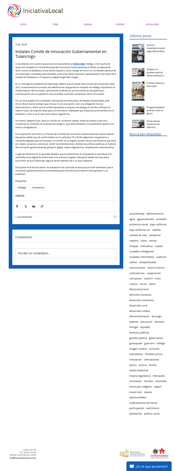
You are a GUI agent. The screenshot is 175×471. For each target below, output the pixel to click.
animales (161, 219)
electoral (159, 321)
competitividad (147, 262)
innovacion (38, 187)
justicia (143, 365)
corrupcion (135, 278)
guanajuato (135, 343)
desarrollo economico (141, 300)
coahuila (161, 257)
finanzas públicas (139, 332)
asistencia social (138, 224)
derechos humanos (140, 294)
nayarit (158, 386)
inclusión (154, 348)
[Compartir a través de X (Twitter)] (25, 206)
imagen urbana (138, 348)
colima (133, 262)
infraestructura (153, 354)
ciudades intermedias (141, 257)
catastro (134, 240)
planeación (135, 413)
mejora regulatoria (140, 375)
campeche (155, 235)
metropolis (159, 375)
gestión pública (138, 338)
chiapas (133, 246)
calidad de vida (138, 235)
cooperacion (154, 273)
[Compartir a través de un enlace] (42, 206)
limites (153, 365)
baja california (158, 224)
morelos (148, 381)
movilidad (160, 381)
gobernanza (156, 338)
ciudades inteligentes (141, 251)
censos (153, 240)
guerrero (149, 343)
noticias (19, 195)
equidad (145, 327)
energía (133, 327)
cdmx (144, 240)
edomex (133, 321)
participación (136, 408)
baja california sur (139, 229)
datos (152, 284)
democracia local (139, 289)
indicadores (136, 354)
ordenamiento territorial (143, 402)
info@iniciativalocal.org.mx (22, 457)
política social (152, 413)
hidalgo (22, 187)
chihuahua (146, 246)
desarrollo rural (138, 305)
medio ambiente (138, 370)
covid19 (148, 278)
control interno (155, 267)
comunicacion (137, 267)
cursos (143, 284)
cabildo (156, 229)
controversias (137, 273)
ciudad (159, 246)
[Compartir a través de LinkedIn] (33, 206)
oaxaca (148, 392)
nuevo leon (135, 392)
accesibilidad (136, 213)
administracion (155, 213)
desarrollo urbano (139, 311)
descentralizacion (139, 316)
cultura (133, 284)
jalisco (133, 365)
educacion (146, 321)
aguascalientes (145, 219)
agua (132, 219)
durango (156, 316)
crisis (158, 278)
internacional (151, 359)
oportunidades (137, 397)
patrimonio (152, 408)
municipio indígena (140, 386)
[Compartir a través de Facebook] (17, 206)
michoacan (135, 381)
